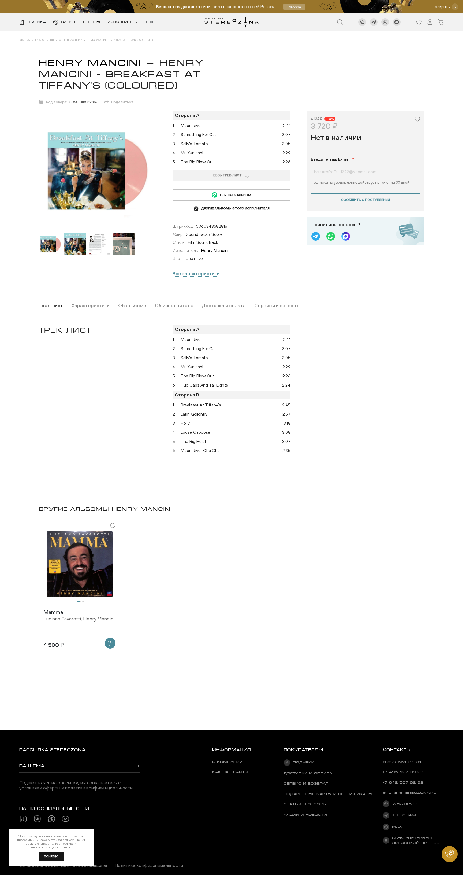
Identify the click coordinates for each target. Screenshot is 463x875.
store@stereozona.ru (409, 792)
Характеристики (91, 305)
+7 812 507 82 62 (403, 782)
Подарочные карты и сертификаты (328, 794)
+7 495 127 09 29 (403, 772)
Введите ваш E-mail (332, 159)
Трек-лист (51, 305)
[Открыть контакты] (450, 854)
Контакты (397, 750)
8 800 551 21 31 (402, 761)
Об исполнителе (174, 305)
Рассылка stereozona (52, 750)
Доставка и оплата (224, 305)
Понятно (51, 856)
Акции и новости (305, 814)
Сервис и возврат (306, 783)
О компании (227, 761)
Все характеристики (196, 273)
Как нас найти (230, 772)
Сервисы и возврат (276, 305)
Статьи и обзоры (305, 804)
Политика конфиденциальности (149, 865)
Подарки (304, 762)
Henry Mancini (90, 63)
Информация (231, 750)
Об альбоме (132, 305)
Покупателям (303, 750)
